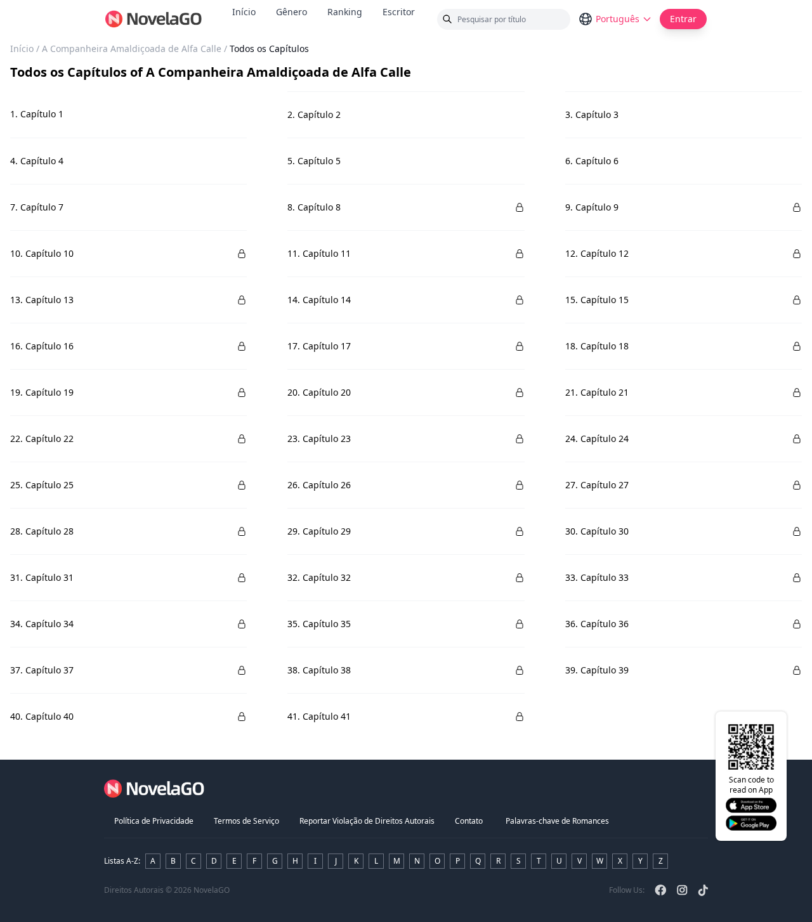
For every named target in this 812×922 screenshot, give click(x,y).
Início (244, 12)
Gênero (291, 12)
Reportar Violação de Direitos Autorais (367, 820)
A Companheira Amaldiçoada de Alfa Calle (131, 48)
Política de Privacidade (153, 820)
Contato (469, 820)
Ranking (344, 12)
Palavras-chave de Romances (557, 820)
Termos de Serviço (246, 820)
